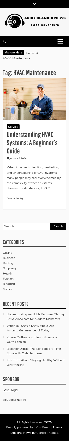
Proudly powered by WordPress (28, 427)
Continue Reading (15, 198)
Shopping (9, 268)
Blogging (9, 284)
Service (13, 126)
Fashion (8, 278)
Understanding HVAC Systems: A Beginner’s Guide (32, 142)
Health (7, 273)
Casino (7, 252)
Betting (8, 263)
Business (9, 258)
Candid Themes (47, 433)
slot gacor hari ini (14, 399)
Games (7, 289)
